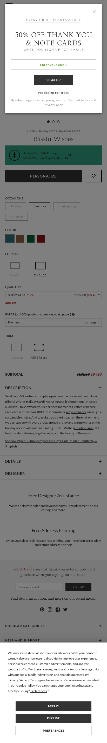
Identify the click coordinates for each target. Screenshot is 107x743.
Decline (53, 718)
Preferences (53, 730)
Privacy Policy (53, 105)
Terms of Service (79, 100)
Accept (54, 706)
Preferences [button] (38, 691)
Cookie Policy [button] (25, 685)
